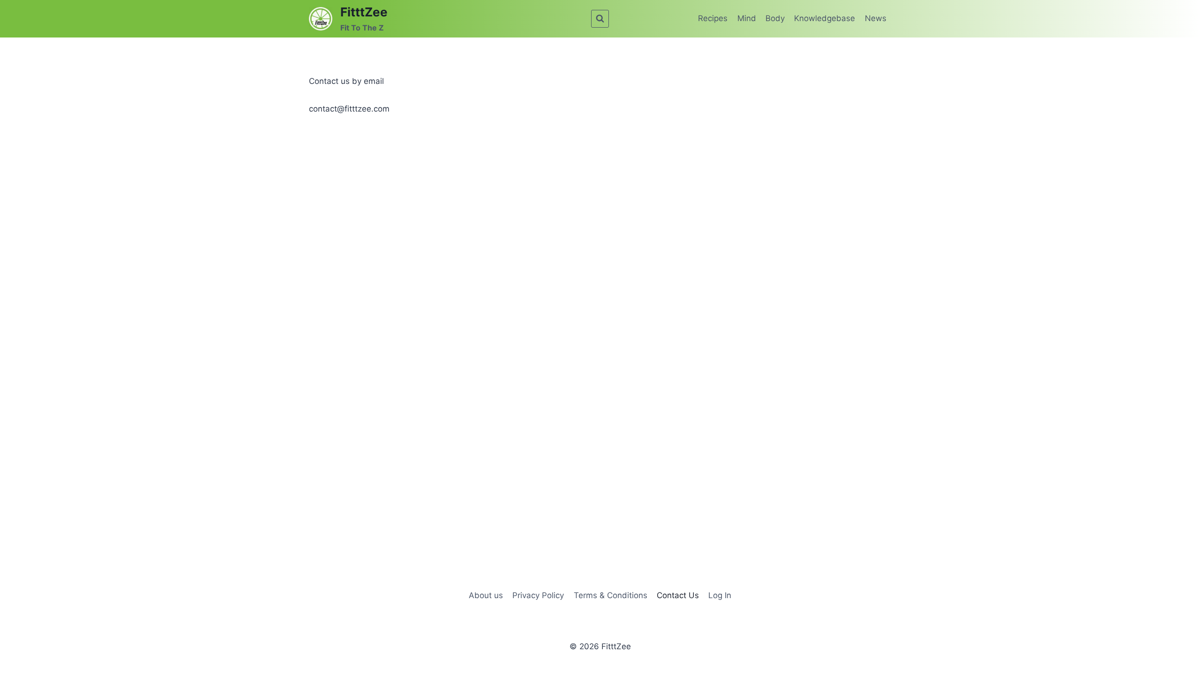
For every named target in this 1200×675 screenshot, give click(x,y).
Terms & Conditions (610, 595)
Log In (719, 595)
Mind (746, 18)
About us (486, 595)
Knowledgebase (824, 18)
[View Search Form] (600, 19)
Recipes (713, 18)
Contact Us (678, 595)
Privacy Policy (538, 595)
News (875, 18)
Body (775, 18)
